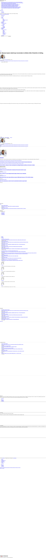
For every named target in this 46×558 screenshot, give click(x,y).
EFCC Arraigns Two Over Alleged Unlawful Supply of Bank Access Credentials (13, 173)
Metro (3, 32)
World (3, 21)
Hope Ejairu (6, 59)
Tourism (4, 33)
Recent (2, 237)
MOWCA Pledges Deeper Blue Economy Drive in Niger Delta (8, 3)
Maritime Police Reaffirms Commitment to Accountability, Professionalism (9, 5)
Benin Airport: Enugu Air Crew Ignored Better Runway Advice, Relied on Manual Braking (13, 251)
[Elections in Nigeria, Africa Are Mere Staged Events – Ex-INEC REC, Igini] (2, 352)
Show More (1, 321)
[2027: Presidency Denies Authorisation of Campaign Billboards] (5, 318)
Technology (4, 34)
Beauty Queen (2, 137)
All (3, 18)
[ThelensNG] (1, 10)
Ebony (2, 275)
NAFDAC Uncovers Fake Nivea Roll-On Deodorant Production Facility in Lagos (13, 169)
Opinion (2, 28)
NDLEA (11, 137)
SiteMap (2, 462)
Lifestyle (4, 24)
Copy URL (8, 138)
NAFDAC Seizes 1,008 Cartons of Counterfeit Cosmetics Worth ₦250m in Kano (12, 344)
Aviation (4, 26)
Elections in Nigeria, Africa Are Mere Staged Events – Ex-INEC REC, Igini (11, 353)
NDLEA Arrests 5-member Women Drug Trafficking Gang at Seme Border (11, 246)
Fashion (4, 20)
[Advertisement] (13, 38)
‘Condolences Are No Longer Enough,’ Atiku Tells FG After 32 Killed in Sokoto (12, 348)
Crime (3, 30)
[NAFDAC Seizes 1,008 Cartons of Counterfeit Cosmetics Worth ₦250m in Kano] (4, 343)
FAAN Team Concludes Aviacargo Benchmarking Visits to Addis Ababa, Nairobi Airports (13, 239)
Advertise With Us (3, 460)
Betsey (2, 285)
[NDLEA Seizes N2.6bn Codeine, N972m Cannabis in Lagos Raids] (4, 205)
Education (3, 27)
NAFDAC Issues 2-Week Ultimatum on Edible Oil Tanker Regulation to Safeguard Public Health (14, 248)
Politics (2, 22)
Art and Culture (4, 29)
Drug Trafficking (7, 137)
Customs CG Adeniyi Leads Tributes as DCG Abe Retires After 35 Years (11, 258)
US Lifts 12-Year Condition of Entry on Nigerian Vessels (8, 346)
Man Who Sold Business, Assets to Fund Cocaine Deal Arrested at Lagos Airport (13, 180)
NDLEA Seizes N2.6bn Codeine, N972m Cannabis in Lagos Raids (10, 206)
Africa (3, 19)
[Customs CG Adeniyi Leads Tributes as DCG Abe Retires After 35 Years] (4, 257)
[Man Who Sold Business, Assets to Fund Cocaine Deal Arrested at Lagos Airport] (3, 179)
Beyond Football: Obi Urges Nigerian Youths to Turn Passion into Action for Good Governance (14, 253)
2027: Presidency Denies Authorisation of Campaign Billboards (10, 319)
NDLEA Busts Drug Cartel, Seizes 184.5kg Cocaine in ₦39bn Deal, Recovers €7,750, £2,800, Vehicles (16, 177)
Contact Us (2, 461)
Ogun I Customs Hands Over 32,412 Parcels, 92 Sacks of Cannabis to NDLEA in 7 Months (13, 208)
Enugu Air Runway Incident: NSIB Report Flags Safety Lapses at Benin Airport (10, 4)
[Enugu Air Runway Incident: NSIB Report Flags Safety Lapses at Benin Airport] (9, 259)
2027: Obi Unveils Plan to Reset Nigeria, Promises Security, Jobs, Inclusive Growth (10, 6)
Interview (4, 31)
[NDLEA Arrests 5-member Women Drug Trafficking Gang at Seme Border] (4, 245)
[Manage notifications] (1, 556)
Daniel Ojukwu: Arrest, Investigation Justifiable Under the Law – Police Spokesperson (13, 244)
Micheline (2, 280)
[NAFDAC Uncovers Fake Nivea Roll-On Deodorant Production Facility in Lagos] (3, 168)
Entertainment (3, 23)
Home (2, 17)
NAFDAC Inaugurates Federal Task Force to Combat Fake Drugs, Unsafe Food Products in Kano (14, 242)
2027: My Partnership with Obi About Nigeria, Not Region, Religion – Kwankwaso (11, 7)
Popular (2, 236)
